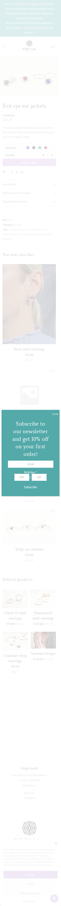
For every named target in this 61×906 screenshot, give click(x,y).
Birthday (30, 472)
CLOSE (55, 414)
